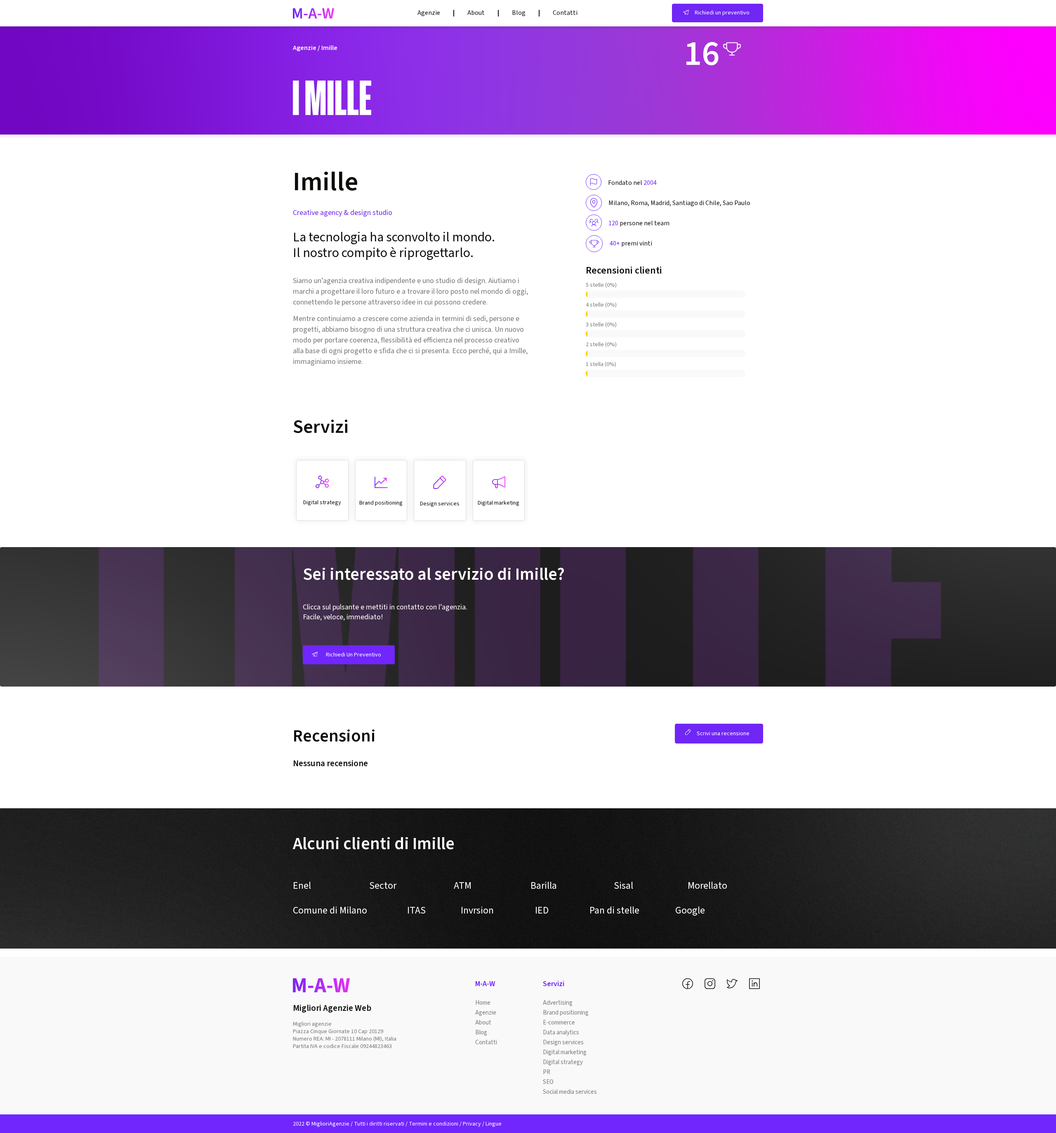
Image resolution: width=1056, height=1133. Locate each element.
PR (546, 1072)
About (476, 12)
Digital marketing (565, 1052)
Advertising (558, 1002)
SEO (548, 1082)
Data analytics (561, 1032)
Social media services (570, 1092)
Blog (519, 12)
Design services (563, 1042)
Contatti (565, 12)
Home (482, 1002)
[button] (717, 13)
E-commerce (559, 1022)
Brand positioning (566, 1012)
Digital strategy (563, 1062)
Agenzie (428, 12)
